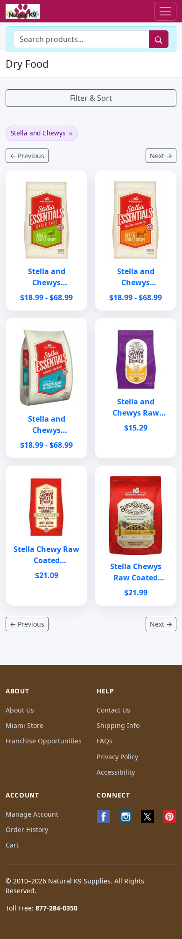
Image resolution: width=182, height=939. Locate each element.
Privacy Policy (117, 756)
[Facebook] (104, 816)
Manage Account (32, 814)
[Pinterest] (169, 816)
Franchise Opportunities (44, 740)
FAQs (104, 740)
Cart (12, 844)
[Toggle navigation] (165, 11)
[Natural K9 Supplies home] (23, 11)
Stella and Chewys (42, 133)
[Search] (158, 39)
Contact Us (113, 710)
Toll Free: (41, 908)
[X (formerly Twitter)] (147, 816)
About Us (20, 710)
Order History (27, 829)
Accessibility (116, 772)
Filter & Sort (91, 98)
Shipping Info (118, 725)
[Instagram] (126, 816)
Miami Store (24, 725)
